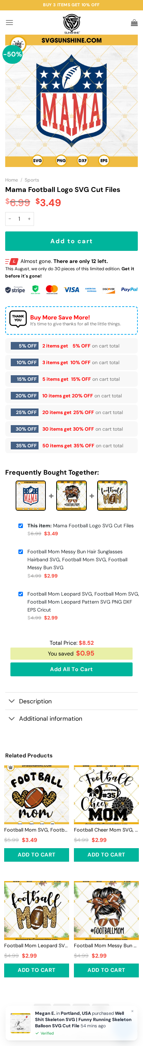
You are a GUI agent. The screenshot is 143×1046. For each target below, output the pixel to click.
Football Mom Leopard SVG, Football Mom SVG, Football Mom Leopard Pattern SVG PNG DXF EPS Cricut (83, 602)
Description (35, 701)
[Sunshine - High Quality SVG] (72, 23)
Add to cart (71, 241)
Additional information (50, 718)
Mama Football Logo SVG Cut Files (80, 525)
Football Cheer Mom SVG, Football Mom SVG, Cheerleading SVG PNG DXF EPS (106, 830)
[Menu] (9, 22)
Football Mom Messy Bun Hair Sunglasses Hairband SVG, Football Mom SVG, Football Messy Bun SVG (77, 559)
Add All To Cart (71, 669)
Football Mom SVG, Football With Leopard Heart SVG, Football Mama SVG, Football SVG (36, 830)
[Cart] (134, 22)
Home (11, 180)
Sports (32, 180)
